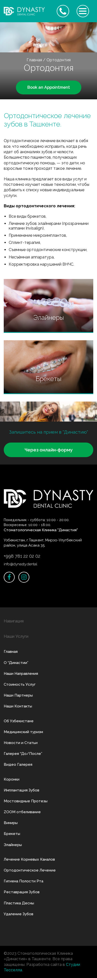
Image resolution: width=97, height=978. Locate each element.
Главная (34, 60)
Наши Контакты (18, 706)
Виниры (11, 823)
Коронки (11, 779)
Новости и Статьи (21, 743)
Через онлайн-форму (49, 449)
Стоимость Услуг (20, 684)
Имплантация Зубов (21, 790)
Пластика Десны (19, 903)
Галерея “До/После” (23, 753)
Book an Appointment (48, 87)
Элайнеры (13, 845)
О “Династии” (16, 662)
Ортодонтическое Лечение (30, 870)
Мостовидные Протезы (26, 801)
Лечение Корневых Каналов (29, 859)
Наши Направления (21, 673)
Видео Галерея (18, 764)
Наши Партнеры (18, 695)
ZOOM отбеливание (22, 812)
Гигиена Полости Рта (23, 881)
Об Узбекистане (19, 721)
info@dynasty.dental (20, 564)
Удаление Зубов (18, 914)
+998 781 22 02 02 (22, 556)
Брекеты (12, 833)
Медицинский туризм (23, 732)
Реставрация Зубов (22, 892)
